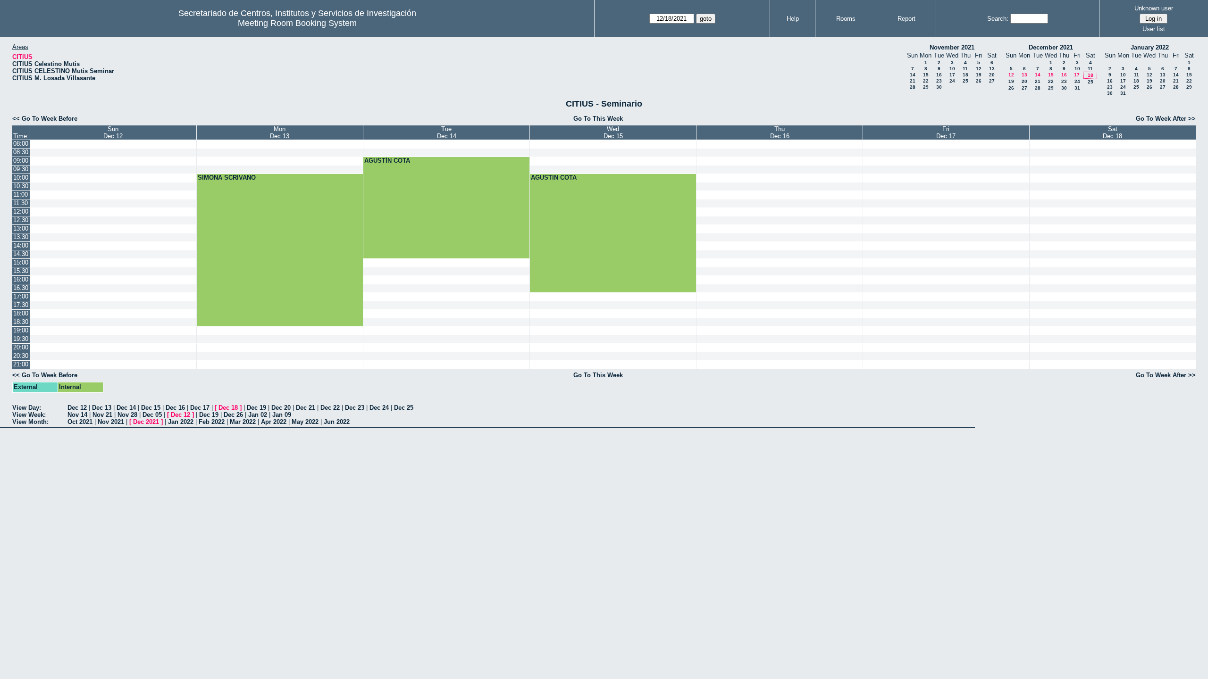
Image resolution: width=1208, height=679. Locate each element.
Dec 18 (228, 407)
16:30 (20, 287)
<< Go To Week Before (44, 118)
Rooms (846, 18)
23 (939, 80)
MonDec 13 (279, 132)
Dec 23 (354, 407)
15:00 (20, 262)
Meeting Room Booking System (297, 23)
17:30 (20, 304)
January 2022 (1150, 47)
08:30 (20, 152)
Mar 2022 (243, 421)
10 (952, 68)
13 (992, 68)
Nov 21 (102, 414)
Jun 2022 (337, 421)
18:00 (20, 313)
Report (906, 18)
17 (952, 74)
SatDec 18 (1112, 132)
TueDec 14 (446, 132)
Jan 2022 (180, 421)
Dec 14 (126, 407)
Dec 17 (200, 407)
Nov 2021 (111, 421)
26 (979, 80)
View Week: (29, 414)
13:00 (20, 228)
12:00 (20, 211)
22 (926, 80)
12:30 (20, 220)
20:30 (20, 355)
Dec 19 (256, 407)
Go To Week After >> (1166, 118)
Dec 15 (150, 407)
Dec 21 (305, 407)
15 (926, 74)
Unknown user (1153, 8)
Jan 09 (281, 414)
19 (979, 74)
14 (912, 74)
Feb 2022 (212, 421)
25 (965, 80)
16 (939, 74)
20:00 (20, 347)
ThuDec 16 (779, 132)
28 (912, 87)
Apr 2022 (273, 421)
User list (1153, 29)
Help (793, 18)
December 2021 (1051, 47)
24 (952, 80)
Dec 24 (379, 407)
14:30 (20, 253)
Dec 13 (101, 407)
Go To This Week (598, 118)
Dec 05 (152, 414)
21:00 (20, 364)
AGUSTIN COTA (554, 177)
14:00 (20, 245)
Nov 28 (127, 414)
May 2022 (305, 421)
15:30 (20, 270)
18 (965, 74)
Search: (997, 18)
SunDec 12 (113, 132)
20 (992, 74)
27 (992, 80)
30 (939, 87)
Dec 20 (281, 407)
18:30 (20, 321)
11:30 (20, 203)
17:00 (20, 296)
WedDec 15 (613, 132)
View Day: (26, 407)
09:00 (20, 160)
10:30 (20, 186)
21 (912, 80)
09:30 (20, 169)
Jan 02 (257, 414)
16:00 (20, 279)
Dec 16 (175, 407)
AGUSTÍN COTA (387, 160)
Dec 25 (403, 407)
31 (1077, 88)
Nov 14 (77, 414)
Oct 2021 (79, 421)
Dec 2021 (146, 421)
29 (926, 87)
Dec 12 (77, 407)
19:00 (20, 330)
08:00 (20, 143)
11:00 (20, 194)
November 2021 (952, 47)
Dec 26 (233, 414)
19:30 (20, 338)
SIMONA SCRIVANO (227, 177)
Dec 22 (330, 407)
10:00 (20, 177)
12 (979, 68)
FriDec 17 (946, 132)
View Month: (30, 421)
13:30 (20, 236)
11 (965, 68)
